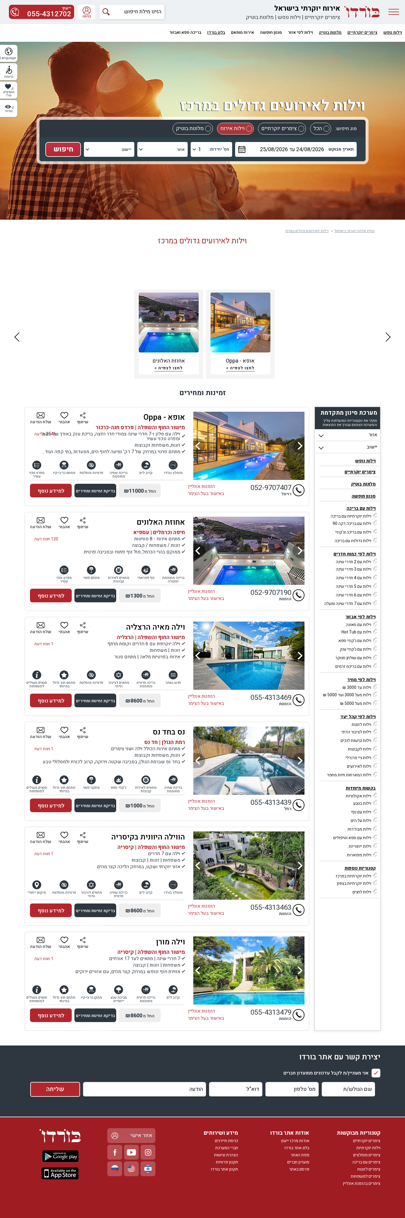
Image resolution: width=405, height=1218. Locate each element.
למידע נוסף (51, 491)
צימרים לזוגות (368, 1169)
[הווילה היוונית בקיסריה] (248, 865)
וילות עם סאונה (358, 625)
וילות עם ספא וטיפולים (352, 838)
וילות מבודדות (359, 829)
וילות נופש (289, 17)
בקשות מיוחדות (361, 788)
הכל (317, 128)
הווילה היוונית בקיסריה (148, 837)
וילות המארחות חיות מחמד (349, 775)
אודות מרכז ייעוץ (295, 1141)
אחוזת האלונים (161, 522)
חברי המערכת (226, 1148)
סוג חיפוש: (346, 128)
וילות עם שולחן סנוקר (353, 658)
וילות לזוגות (361, 724)
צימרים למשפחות (365, 1176)
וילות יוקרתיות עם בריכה (351, 516)
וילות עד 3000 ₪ (356, 687)
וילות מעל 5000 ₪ (355, 703)
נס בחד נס (169, 732)
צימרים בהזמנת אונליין (361, 1183)
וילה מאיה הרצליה (155, 627)
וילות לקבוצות (359, 749)
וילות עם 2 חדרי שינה (353, 562)
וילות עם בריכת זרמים (353, 666)
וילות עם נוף (361, 812)
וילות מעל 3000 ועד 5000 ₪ (347, 695)
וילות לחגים (362, 892)
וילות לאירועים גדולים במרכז (307, 231)
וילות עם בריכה (361, 508)
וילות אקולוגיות (358, 796)
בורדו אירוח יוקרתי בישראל (354, 231)
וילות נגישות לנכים (356, 740)
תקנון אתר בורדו (224, 1169)
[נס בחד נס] (248, 761)
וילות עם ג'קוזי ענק (355, 649)
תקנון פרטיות (227, 1162)
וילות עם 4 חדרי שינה (353, 578)
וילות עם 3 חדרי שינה (353, 569)
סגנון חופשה (364, 496)
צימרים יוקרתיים (322, 17)
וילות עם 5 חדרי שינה (353, 586)
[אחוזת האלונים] (248, 551)
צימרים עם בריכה (366, 1162)
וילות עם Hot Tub (356, 632)
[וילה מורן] (248, 970)
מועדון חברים (298, 1162)
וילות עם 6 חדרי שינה (353, 595)
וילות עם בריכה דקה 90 (352, 524)
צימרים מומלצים (366, 1155)
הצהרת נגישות (226, 1155)
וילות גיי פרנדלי (358, 758)
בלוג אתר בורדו (296, 1148)
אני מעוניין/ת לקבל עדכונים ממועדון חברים (326, 1073)
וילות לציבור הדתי (356, 732)
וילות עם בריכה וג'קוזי (353, 532)
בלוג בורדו (216, 32)
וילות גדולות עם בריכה (353, 541)
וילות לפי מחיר (361, 679)
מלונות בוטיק (260, 17)
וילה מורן (170, 942)
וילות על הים (361, 821)
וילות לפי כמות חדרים (355, 554)
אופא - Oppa (164, 417)
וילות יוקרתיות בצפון (354, 883)
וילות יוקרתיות (368, 1148)
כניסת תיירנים (226, 1141)
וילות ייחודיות (360, 846)
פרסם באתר (299, 1169)
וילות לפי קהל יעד (358, 716)
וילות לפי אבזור (360, 617)
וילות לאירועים (359, 766)
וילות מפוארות (359, 855)
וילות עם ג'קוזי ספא (354, 641)
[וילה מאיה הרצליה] (248, 656)
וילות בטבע (362, 803)
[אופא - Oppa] (248, 446)
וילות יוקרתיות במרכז (353, 876)
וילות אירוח (232, 128)
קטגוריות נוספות (360, 868)
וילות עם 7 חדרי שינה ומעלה (347, 604)
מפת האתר (300, 1155)
